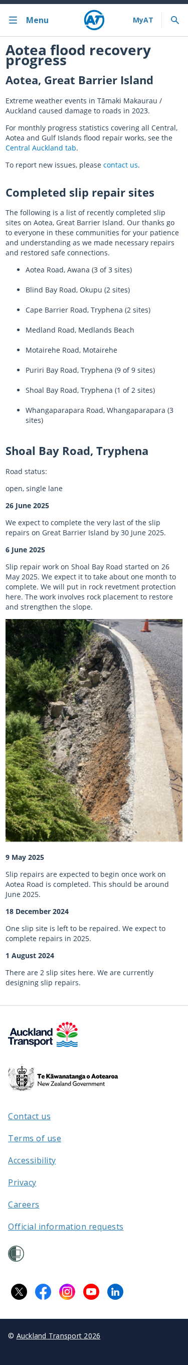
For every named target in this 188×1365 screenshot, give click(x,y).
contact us (120, 165)
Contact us (29, 1116)
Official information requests (66, 1226)
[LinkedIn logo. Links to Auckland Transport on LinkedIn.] (115, 1292)
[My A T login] (143, 20)
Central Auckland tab (41, 148)
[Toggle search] (175, 20)
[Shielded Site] (16, 1254)
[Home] (94, 20)
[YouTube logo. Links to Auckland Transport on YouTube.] (91, 1292)
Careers (24, 1204)
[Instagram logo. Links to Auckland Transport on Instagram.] (67, 1292)
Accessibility (32, 1160)
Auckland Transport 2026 (59, 1335)
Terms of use (34, 1138)
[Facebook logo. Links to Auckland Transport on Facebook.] (43, 1292)
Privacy (22, 1182)
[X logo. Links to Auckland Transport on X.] (19, 1292)
